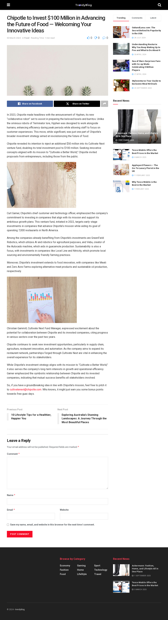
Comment (13, 453)
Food (26, 38)
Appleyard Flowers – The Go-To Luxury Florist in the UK (145, 168)
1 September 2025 (125, 140)
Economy (65, 565)
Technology (100, 570)
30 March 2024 (14, 38)
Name (11, 495)
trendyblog (20, 609)
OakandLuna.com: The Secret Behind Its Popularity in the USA (146, 30)
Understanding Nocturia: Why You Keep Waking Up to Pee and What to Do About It (146, 47)
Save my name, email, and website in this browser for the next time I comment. (52, 524)
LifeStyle (82, 574)
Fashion (64, 570)
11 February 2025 (141, 175)
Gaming (81, 565)
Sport (97, 565)
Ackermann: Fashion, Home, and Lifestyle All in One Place (145, 568)
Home (80, 570)
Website (64, 509)
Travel (97, 574)
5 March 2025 (139, 157)
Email (11, 509)
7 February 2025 (141, 189)
